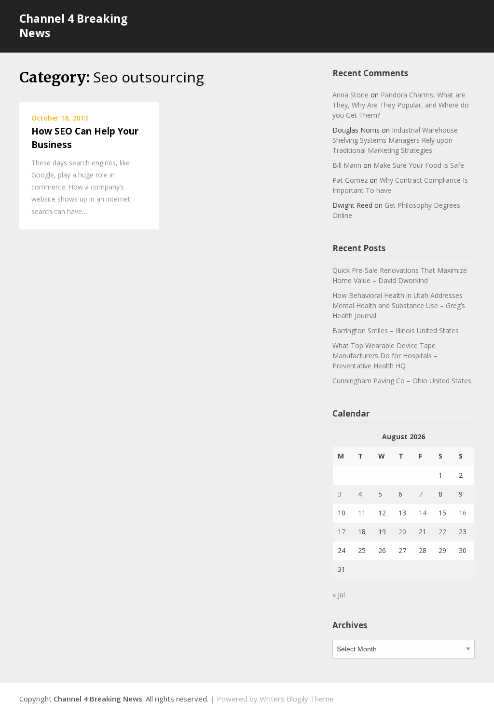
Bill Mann (346, 165)
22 (442, 531)
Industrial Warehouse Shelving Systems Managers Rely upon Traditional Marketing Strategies (395, 140)
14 (422, 512)
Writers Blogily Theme (297, 698)
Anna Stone (350, 94)
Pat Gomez (350, 180)
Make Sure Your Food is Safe (418, 165)
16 (463, 512)
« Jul (338, 594)
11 (362, 512)
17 (341, 531)
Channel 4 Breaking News (73, 25)
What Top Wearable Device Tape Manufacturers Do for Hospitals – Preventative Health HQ (385, 355)
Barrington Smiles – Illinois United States (395, 330)
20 (402, 531)
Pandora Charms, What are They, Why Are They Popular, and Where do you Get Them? (400, 105)
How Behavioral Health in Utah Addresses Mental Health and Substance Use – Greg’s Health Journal (398, 305)
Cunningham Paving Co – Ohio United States (401, 380)
